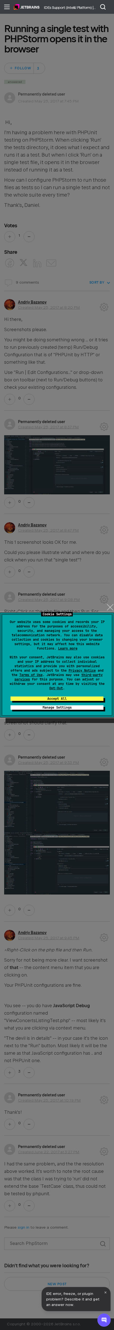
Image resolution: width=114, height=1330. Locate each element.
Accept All (57, 698)
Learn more (67, 648)
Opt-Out (56, 688)
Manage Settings (57, 707)
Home (27, 7)
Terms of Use (31, 675)
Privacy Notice (82, 670)
